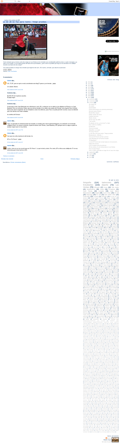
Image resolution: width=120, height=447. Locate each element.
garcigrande (114, 310)
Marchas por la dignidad (90, 374)
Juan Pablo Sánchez (107, 365)
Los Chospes (86, 368)
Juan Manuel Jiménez (110, 364)
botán (98, 403)
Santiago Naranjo (112, 269)
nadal (94, 275)
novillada (115, 253)
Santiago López (99, 391)
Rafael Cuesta (114, 384)
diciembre (92, 99)
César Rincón (105, 217)
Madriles (115, 371)
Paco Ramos (109, 379)
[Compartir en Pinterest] (11, 70)
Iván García (111, 262)
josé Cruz (94, 413)
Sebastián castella (89, 304)
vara (116, 427)
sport (90, 317)
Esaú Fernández (107, 241)
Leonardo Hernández (88, 296)
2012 (89, 89)
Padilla (112, 266)
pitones (115, 420)
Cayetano (104, 201)
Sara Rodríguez (86, 392)
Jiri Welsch (111, 290)
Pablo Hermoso (101, 379)
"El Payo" (100, 239)
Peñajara (92, 250)
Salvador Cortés (93, 388)
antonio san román (107, 401)
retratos (109, 275)
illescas (92, 311)
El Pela (105, 343)
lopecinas (111, 413)
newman (110, 417)
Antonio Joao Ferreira (96, 329)
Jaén (116, 356)
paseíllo (115, 314)
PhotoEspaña (98, 384)
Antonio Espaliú (86, 329)
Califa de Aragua (105, 333)
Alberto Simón (96, 326)
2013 (89, 87)
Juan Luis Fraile (95, 232)
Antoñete (111, 256)
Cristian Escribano (87, 338)
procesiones (95, 421)
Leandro (113, 247)
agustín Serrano (87, 272)
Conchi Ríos (113, 257)
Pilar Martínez (106, 384)
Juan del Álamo (97, 247)
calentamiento (110, 403)
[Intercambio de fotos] (25, 59)
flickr (110, 236)
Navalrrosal (104, 299)
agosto (91, 154)
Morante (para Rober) (95, 111)
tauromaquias (86, 426)
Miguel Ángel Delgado (96, 377)
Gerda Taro (102, 352)
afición (115, 271)
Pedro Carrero (109, 301)
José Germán (97, 361)
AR (113, 323)
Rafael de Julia (86, 385)
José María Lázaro (92, 362)
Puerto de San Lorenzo (109, 207)
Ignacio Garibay (90, 355)
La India (106, 247)
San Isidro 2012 (112, 220)
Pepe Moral (91, 384)
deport (109, 407)
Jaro (113, 355)
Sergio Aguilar (87, 208)
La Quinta (97, 366)
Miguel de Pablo (86, 377)
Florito (106, 349)
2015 (89, 83)
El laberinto (92, 126)
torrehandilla (85, 427)
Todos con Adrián (96, 395)
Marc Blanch (113, 298)
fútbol (99, 253)
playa (84, 421)
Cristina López (96, 338)
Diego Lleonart (97, 340)
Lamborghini (103, 366)
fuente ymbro (98, 410)
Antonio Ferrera (94, 212)
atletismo (114, 307)
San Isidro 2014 (97, 235)
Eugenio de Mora (100, 284)
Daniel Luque (94, 210)
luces (116, 413)
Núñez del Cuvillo (96, 211)
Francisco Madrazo (112, 351)
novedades (85, 418)
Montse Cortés (90, 378)
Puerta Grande (112, 202)
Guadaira (90, 230)
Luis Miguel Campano (110, 368)
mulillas (98, 417)
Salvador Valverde (113, 388)
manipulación (95, 414)
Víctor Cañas (86, 398)
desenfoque (86, 310)
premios (85, 254)
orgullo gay (112, 418)
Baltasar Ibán (87, 332)
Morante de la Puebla (106, 378)
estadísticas (104, 408)
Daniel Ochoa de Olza (99, 339)
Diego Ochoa (105, 340)
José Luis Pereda (96, 263)
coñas (9, 71)
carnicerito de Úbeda (104, 404)
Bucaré (101, 280)
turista (92, 427)
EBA (95, 342)
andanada (99, 401)
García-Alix (106, 286)
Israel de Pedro (96, 289)
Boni (87, 333)
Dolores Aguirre (113, 340)
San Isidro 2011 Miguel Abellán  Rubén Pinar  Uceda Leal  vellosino (101, 322)
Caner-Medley (114, 333)
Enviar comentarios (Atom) (18, 162)
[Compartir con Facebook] (9, 70)
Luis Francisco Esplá (92, 369)
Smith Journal (106, 394)
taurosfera (101, 227)
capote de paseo (107, 272)
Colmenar (114, 239)
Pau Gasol (87, 382)
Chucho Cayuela (103, 257)
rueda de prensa (96, 423)
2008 (89, 95)
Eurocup (109, 284)
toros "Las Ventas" (104, 317)
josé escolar (114, 274)
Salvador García (103, 388)
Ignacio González (100, 355)
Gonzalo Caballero (112, 242)
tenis (107, 227)
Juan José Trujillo (99, 364)
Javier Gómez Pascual (99, 356)
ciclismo (91, 405)
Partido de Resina (103, 233)
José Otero (91, 293)
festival (107, 310)
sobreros (85, 277)
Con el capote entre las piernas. (98, 145)
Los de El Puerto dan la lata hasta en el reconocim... (103, 142)
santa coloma (109, 423)
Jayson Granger (109, 356)
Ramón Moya (95, 385)
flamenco (110, 215)
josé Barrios (105, 274)
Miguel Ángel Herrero (107, 377)
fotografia (91, 410)
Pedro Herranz (109, 382)
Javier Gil (90, 356)
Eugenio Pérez (98, 346)
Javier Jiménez (115, 289)
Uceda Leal (89, 202)
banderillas (96, 221)
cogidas (105, 405)
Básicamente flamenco (111, 280)
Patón (117, 381)
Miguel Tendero (94, 207)
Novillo (86, 250)
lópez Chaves (106, 253)
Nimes (111, 299)
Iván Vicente (105, 289)
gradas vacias (112, 410)
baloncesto (106, 182)
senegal (93, 227)
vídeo (104, 277)
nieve (94, 314)
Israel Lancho (86, 289)
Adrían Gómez (99, 325)
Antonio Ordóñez (107, 329)
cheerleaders (114, 404)
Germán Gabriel (115, 286)
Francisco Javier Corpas (100, 351)
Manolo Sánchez (86, 372)
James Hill (108, 355)
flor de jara (116, 236)
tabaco (115, 424)
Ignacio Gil (103, 287)
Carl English (86, 281)
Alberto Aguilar (108, 205)
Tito (89, 395)
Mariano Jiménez (101, 374)
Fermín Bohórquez (99, 348)
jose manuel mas (101, 311)
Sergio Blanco (99, 304)
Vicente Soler (110, 397)
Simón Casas (98, 394)
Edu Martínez (101, 342)
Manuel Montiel (104, 298)
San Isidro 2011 (110, 194)
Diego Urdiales (111, 198)
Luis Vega (112, 296)
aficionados (106, 251)
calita (116, 403)
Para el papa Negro (94, 148)
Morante (97, 187)
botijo (94, 403)
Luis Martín (109, 369)
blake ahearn (99, 308)
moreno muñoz (86, 417)
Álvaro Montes (114, 429)
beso (90, 403)
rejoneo (110, 199)
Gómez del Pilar (87, 244)
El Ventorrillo (111, 259)
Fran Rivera (114, 260)
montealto (86, 227)
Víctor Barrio (108, 271)
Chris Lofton (93, 257)
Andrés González (100, 327)
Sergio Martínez (110, 392)
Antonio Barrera (114, 327)
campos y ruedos (95, 205)
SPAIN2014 (85, 388)
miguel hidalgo (98, 416)
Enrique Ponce (97, 241)
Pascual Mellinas (97, 381)
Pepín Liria (92, 268)
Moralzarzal (97, 378)
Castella (96, 196)
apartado (115, 401)
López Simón (99, 371)
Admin (9, 80)
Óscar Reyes (112, 431)
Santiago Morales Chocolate (111, 391)
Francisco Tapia (86, 352)
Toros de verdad (93, 128)
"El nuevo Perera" (94, 131)
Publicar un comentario (8, 156)
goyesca (85, 311)
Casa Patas (114, 227)
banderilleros (91, 189)
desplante (93, 310)
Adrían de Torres (107, 325)
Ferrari (101, 349)
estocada (104, 236)
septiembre (92, 152)
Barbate (94, 332)
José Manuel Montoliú (107, 361)
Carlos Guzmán (86, 335)
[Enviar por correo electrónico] (4, 70)
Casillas (94, 335)
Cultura (102, 338)
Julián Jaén (116, 263)
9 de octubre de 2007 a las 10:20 (15, 89)
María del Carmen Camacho (90, 299)
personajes (101, 275)
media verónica (87, 314)
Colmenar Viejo (94, 217)
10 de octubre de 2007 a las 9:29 (15, 153)
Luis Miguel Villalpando (101, 296)
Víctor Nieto (108, 398)
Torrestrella (91, 305)
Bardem (105, 332)
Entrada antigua (75, 159)
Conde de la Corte (108, 281)
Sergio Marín (109, 304)
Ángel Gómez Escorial (88, 430)
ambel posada (92, 307)
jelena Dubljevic (113, 411)
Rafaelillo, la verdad (94, 130)
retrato (84, 239)
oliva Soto (108, 314)
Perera (91, 302)
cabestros (103, 403)
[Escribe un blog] (6, 70)
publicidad (85, 316)
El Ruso (110, 343)
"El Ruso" (100, 323)
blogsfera (85, 253)
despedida (115, 407)
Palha (92, 215)
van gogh (110, 427)
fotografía (87, 182)
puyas (84, 423)
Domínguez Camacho (88, 342)
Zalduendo (96, 400)
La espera (87, 265)
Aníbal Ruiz (85, 330)
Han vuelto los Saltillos (95, 124)
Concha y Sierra (92, 336)
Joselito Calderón (102, 359)
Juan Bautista (14, 71)
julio (90, 155)
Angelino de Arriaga (99, 278)
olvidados (101, 418)
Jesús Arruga (95, 358)
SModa (115, 387)
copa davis (107, 226)
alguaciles (92, 401)
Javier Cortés (103, 214)
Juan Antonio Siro (101, 293)
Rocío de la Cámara (98, 387)
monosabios (114, 416)
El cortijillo (93, 260)
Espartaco (91, 346)
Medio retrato (92, 118)
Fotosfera (114, 218)
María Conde (90, 375)
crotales (94, 407)
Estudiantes (88, 185)
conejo (109, 405)
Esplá (97, 193)
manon (9, 121)
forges (86, 410)
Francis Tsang (113, 349)
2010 (89, 92)
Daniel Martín (90, 339)
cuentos (99, 407)
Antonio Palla (110, 278)
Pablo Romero (93, 301)
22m (110, 323)
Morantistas (116, 248)
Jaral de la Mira (109, 230)
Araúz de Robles (93, 330)
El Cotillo (93, 343)
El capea (94, 345)
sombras (105, 424)
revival (115, 275)
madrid (84, 414)
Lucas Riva (93, 368)
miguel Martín (90, 416)
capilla (107, 308)
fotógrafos (86, 204)
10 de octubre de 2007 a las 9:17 (15, 142)
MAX (105, 371)
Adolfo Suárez (91, 325)
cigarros (96, 405)
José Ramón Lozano (89, 220)
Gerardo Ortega (95, 352)
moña (93, 417)
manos (89, 275)
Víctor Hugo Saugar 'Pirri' (97, 398)
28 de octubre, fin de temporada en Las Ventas (102, 147)
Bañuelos (111, 332)
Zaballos (115, 398)
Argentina (101, 330)
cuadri (98, 236)
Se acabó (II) (92, 104)
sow (110, 424)
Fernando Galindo (109, 348)
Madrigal (110, 371)
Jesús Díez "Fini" (104, 358)
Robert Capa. (103, 302)
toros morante (114, 426)
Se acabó (91, 106)
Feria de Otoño (87, 218)
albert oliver (114, 235)
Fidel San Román (87, 286)
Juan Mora (105, 232)
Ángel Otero (92, 239)
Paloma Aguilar (100, 215)
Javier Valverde (103, 245)
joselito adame (86, 413)
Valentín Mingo (109, 305)
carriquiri (114, 308)
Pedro (102, 382)
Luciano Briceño (100, 368)
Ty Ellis (99, 397)
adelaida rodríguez (112, 400)
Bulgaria (92, 333)
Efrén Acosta (109, 342)
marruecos (114, 414)
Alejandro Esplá (104, 326)
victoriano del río (107, 254)
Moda (114, 224)
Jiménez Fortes (108, 223)
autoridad (85, 403)
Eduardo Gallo (87, 241)
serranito (115, 316)
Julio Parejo (104, 295)
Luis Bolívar (95, 265)
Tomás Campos (113, 395)
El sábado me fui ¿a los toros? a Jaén (99, 123)
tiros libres (93, 426)
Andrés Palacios (103, 256)
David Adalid (92, 107)
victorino (110, 208)
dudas (84, 408)
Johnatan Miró (86, 359)
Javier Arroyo (109, 244)
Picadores (111, 189)
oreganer (106, 418)
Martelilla (85, 233)
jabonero (101, 411)
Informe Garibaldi (112, 287)
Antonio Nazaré (107, 212)
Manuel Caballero (95, 372)
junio (90, 157)
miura (109, 416)
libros (104, 211)
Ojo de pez (105, 266)
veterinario (96, 429)
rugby (103, 423)
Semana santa (95, 392)
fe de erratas (116, 408)
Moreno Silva (86, 226)
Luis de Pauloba (114, 201)
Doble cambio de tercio (95, 114)
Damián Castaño (100, 259)
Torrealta (94, 397)
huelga (91, 411)
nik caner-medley (106, 238)
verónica (105, 319)
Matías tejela (94, 224)
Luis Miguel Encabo (95, 266)
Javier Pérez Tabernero (91, 290)
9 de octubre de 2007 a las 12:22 (15, 100)
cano (94, 272)
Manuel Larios (93, 298)
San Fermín (95, 390)
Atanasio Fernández (109, 330)
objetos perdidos (93, 418)
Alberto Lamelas (88, 326)
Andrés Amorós (91, 327)
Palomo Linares (88, 381)
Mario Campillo (110, 374)
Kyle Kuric (87, 366)
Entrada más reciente (7, 159)
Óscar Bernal (94, 431)
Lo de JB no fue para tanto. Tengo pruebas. (101, 133)
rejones (111, 211)
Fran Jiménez (97, 286)
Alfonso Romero (112, 277)
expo (110, 408)
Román (111, 302)
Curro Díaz (107, 193)
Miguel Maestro (114, 375)
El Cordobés (87, 343)
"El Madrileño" (93, 140)
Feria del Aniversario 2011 (101, 218)
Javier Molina (93, 245)
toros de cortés (115, 317)
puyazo (92, 316)
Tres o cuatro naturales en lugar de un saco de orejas (104, 150)
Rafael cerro (110, 268)
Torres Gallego (97, 226)
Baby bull (117, 330)
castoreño (116, 272)
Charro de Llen (109, 335)
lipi (84, 275)
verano (90, 429)
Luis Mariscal (102, 369)
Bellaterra (85, 223)
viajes (99, 277)
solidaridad (98, 424)
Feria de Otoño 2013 (114, 346)
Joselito (112, 245)
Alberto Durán (116, 325)
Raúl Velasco (112, 385)
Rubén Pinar (88, 235)
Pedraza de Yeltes (95, 382)
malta (89, 414)
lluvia (99, 238)
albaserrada (85, 401)
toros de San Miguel (103, 426)
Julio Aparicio (113, 232)
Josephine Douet (100, 202)
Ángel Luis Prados (100, 430)
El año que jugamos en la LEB (91, 229)
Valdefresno (99, 305)
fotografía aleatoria (99, 208)
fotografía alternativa (90, 238)
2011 (89, 90)
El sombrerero (101, 345)
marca (109, 414)
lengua (105, 413)
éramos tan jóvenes (107, 204)
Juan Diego (111, 293)
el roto (89, 408)
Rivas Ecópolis (105, 250)
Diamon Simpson (88, 340)
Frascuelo (86, 196)
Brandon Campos (93, 280)
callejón (84, 404)
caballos (92, 236)
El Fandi (93, 214)
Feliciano (106, 346)
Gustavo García (104, 353)
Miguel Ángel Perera (97, 198)
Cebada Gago (101, 335)
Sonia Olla (113, 394)
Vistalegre (106, 235)
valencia (104, 427)
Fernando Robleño (88, 199)
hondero (86, 411)
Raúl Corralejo (103, 385)
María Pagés (98, 375)
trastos (87, 319)
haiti (118, 410)
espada (98, 408)
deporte (105, 185)
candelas (96, 404)
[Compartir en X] (7, 70)
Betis (116, 332)
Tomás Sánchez (86, 397)
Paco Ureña (116, 379)
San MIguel (112, 390)
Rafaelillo (104, 196)
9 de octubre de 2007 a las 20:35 (15, 117)
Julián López (116, 365)
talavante (89, 194)
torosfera (98, 254)
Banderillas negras (94, 113)
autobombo (114, 251)
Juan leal (95, 295)
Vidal (116, 397)
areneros (108, 307)
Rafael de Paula (115, 233)
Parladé (102, 301)
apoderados (86, 221)
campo (90, 404)
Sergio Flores (88, 251)
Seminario (103, 392)
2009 (89, 94)
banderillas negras (88, 308)
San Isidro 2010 (104, 390)
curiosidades (105, 221)
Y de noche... (92, 121)
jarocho (106, 411)
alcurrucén (85, 236)
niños (116, 417)
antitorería (100, 307)
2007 (89, 97)
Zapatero (103, 400)
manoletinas (102, 414)
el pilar (100, 310)
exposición (101, 199)
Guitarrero (97, 353)
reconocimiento (100, 316)
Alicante (111, 326)
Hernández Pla (99, 230)
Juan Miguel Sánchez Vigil (95, 365)
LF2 (92, 366)
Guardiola (117, 352)
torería (95, 317)
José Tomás (87, 191)
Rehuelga (90, 387)
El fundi (114, 217)
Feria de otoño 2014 (89, 348)
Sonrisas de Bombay (97, 271)
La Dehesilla (113, 295)
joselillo (111, 311)
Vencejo (104, 397)
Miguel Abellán (93, 233)
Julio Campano (107, 263)
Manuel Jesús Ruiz (115, 372)
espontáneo (93, 253)
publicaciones (103, 421)
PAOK (94, 379)
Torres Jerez (97, 251)
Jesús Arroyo (86, 358)
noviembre (92, 101)
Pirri (98, 250)
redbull (89, 423)
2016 (89, 82)
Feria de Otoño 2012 (106, 210)
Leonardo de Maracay (112, 366)
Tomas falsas (105, 395)
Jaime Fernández (98, 244)
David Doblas (116, 339)
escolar (93, 408)
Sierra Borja (91, 394)
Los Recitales (93, 248)
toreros (91, 254)
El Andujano (116, 342)
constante (115, 405)
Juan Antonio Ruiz (108, 362)
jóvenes (99, 413)
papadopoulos (93, 420)
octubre (91, 102)
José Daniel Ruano (87, 361)
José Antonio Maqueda (112, 359)
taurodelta (92, 277)
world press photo (105, 429)
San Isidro (115, 187)
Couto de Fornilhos (112, 336)
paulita (99, 420)
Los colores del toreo (104, 248)
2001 (105, 323)
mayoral (114, 226)
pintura (110, 420)
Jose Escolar (94, 359)
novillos (115, 238)
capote (99, 272)
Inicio (41, 159)
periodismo (105, 420)
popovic (89, 421)
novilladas (100, 314)
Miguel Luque (106, 375)
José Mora (100, 362)
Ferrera (115, 284)
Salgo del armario (94, 143)
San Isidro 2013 (115, 250)
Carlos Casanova (96, 281)
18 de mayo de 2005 (94, 119)
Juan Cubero (91, 364)
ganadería (105, 410)
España (91, 284)
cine (100, 405)
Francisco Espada (87, 351)
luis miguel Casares (103, 313)
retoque (108, 316)
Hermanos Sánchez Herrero (92, 287)
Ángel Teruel (110, 430)
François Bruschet (87, 262)
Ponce (96, 302)
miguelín (104, 416)
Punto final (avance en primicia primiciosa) (100, 109)
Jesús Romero (113, 358)
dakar (104, 407)
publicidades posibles (112, 421)
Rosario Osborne (108, 387)
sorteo (84, 317)
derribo (98, 274)
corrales (101, 191)
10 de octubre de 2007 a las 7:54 (15, 130)
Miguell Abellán (105, 224)
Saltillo (117, 302)
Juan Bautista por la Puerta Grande (99, 138)
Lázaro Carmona (90, 371)
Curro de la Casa (110, 338)
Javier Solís (103, 290)
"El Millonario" (93, 323)
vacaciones (96, 319)
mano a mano (113, 313)
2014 (89, 85)
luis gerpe (92, 313)
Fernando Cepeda (107, 229)
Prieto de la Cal (101, 268)
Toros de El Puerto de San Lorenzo (98, 136)
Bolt (84, 333)
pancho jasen (95, 204)
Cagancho (98, 333)
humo (96, 411)
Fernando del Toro (93, 349)
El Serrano (116, 343)
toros (105, 187)
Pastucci (104, 381)
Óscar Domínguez (103, 431)
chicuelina (85, 405)
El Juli (98, 194)
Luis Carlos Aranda (106, 265)
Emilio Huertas (110, 345)
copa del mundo (86, 407)
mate (84, 416)
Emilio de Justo (103, 260)
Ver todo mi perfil (106, 442)
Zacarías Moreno (87, 400)
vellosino (85, 429)
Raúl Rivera (92, 269)
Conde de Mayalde (102, 336)
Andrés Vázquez (87, 278)
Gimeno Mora (110, 352)
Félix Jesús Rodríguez (100, 262)
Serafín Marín (86, 271)
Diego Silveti (110, 283)
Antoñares (115, 329)
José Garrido (92, 292)
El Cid (117, 193)
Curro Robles (92, 283)
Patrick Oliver (111, 381)
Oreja (90, 379)
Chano (107, 239)
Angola (107, 327)
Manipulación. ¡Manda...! (96, 135)
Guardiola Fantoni (89, 353)
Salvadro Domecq (87, 390)
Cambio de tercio (93, 116)
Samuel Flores (102, 269)
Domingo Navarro (96, 223)
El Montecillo (100, 343)
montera (114, 221)
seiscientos (90, 424)
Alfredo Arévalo (93, 256)
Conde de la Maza (88, 259)
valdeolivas (98, 427)
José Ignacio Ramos (104, 292)
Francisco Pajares (100, 242)
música (104, 417)
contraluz (92, 274)
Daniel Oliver (108, 339)
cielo (86, 274)
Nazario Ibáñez (101, 220)
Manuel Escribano (105, 372)
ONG (113, 378)
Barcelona (100, 332)
